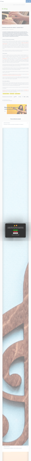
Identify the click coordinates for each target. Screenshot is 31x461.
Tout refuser (15, 231)
